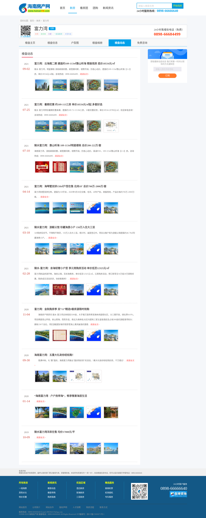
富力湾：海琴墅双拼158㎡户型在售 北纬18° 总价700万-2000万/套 (70, 186)
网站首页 (23, 507)
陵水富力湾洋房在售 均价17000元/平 (54, 432)
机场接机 (109, 493)
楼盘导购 (51, 493)
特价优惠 (23, 497)
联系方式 (103, 507)
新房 (72, 8)
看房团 (84, 8)
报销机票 (109, 488)
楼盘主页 (30, 42)
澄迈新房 (80, 488)
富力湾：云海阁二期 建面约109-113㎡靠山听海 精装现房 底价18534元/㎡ (74, 63)
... (40, 401)
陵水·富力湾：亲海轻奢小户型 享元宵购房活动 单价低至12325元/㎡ (71, 268)
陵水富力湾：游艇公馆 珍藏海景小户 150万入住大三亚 (64, 227)
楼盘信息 (53, 42)
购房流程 (90, 507)
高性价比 (23, 493)
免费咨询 (142, 42)
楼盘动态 (120, 42)
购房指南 (51, 497)
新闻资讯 (108, 8)
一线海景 (23, 488)
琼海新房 (80, 493)
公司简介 (36, 507)
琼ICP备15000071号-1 (95, 514)
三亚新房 (80, 497)
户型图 (75, 42)
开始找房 (177, 5)
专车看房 (109, 497)
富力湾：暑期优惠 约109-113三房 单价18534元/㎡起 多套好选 (68, 104)
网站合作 (50, 507)
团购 (95, 8)
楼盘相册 (97, 42)
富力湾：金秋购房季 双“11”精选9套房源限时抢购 (61, 309)
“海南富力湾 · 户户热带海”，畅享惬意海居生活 (60, 396)
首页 (62, 8)
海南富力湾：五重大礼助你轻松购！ (54, 355)
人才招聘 (77, 507)
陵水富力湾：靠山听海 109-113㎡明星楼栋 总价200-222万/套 (67, 145)
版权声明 (63, 507)
